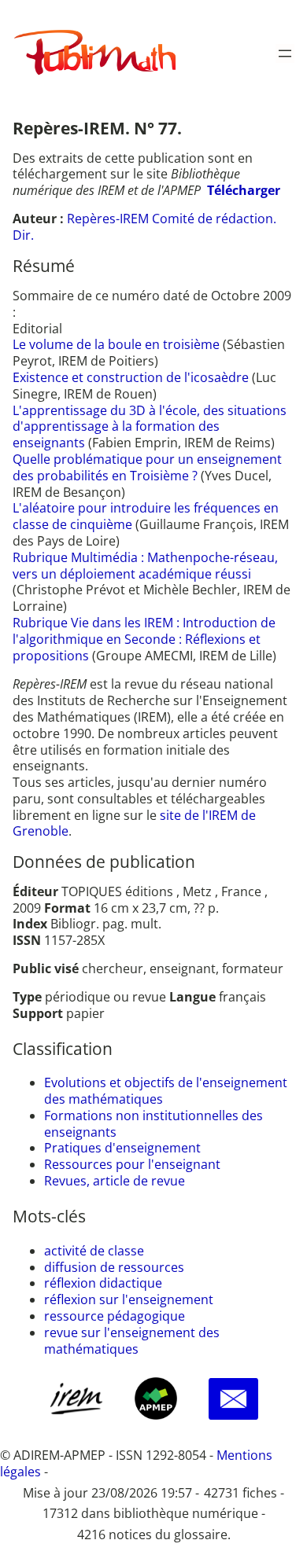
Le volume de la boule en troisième (118, 344)
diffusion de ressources (114, 1267)
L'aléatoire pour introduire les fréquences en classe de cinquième (146, 516)
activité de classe (94, 1250)
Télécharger (243, 190)
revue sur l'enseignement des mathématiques (132, 1341)
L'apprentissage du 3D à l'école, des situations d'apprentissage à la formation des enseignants (150, 427)
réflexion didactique (103, 1283)
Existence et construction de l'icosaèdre (132, 377)
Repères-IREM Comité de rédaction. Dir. (144, 227)
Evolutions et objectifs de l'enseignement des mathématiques (165, 1091)
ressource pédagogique (114, 1316)
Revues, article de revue (114, 1180)
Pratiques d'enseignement (122, 1147)
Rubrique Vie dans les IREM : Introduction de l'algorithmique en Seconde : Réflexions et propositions (144, 639)
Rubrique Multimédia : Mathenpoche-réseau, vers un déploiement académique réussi (145, 566)
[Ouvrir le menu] (285, 53)
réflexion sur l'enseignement (128, 1299)
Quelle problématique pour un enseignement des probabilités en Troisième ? (147, 467)
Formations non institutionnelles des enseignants (153, 1124)
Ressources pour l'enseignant (132, 1164)
